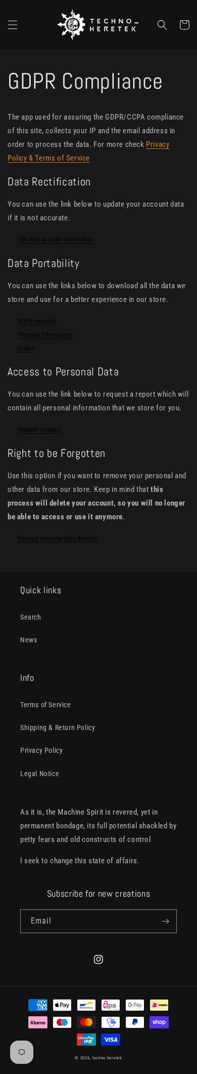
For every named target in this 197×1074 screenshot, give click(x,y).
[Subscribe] (165, 921)
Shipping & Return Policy (57, 727)
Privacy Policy (41, 750)
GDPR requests (37, 321)
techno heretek (107, 1057)
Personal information (45, 334)
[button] (13, 25)
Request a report (39, 429)
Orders (26, 348)
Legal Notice (39, 774)
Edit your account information (56, 239)
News (28, 640)
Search (30, 617)
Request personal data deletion (57, 538)
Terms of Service (45, 705)
